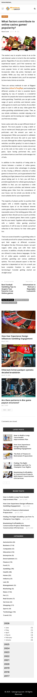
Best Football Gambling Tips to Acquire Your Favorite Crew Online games (9, 289)
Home (5, 575)
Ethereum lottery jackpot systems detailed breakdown (17, 371)
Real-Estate (7, 599)
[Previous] (4, 483)
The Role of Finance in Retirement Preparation (23, 455)
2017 (6, 675)
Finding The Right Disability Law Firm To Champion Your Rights (22, 465)
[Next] (8, 483)
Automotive (7, 542)
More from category (9, 303)
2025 (6, 644)
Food (5, 565)
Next (9, 410)
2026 (6, 623)
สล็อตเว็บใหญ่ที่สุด (16, 88)
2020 (6, 663)
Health (5, 572)
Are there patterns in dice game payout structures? (16, 401)
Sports (5, 609)
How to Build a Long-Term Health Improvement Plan (22, 437)
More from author (21, 300)
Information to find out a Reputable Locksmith (29, 288)
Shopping (6, 605)
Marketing (7, 589)
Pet (4, 595)
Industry (6, 579)
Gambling (5, 16)
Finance (6, 562)
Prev (4, 410)
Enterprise (7, 555)
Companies (7, 549)
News (5, 592)
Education (7, 552)
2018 (6, 671)
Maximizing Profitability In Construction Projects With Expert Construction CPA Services (24, 475)
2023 (6, 652)
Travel (5, 615)
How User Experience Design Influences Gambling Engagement (17, 337)
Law (4, 582)
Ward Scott (5, 31)
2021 (6, 659)
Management (8, 585)
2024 (6, 648)
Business (6, 545)
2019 (6, 667)
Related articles (7, 300)
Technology (7, 612)
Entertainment (8, 559)
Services (6, 602)
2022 (6, 656)
